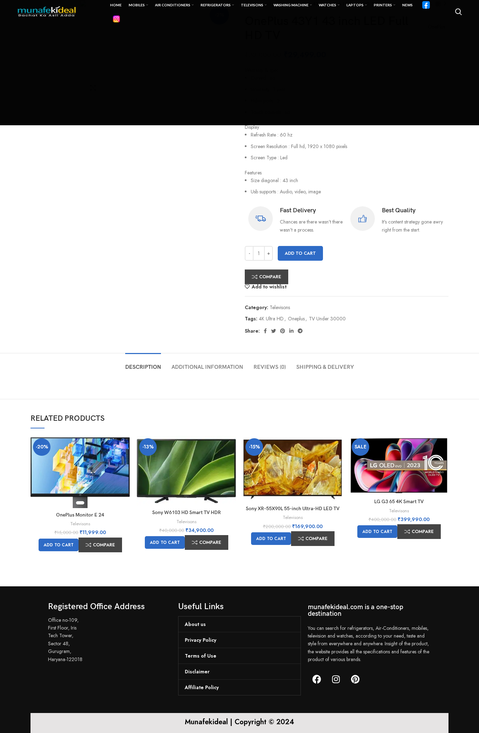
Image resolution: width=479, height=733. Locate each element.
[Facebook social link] (265, 330)
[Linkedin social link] (291, 330)
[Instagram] (336, 679)
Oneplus (296, 318)
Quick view (124, 447)
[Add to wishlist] (124, 463)
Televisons (280, 307)
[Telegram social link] (300, 330)
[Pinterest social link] (282, 330)
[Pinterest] (355, 679)
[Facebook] (316, 679)
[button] (59, 545)
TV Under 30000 (327, 318)
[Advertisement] (239, 76)
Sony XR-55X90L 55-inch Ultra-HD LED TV (292, 509)
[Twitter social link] (273, 330)
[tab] (143, 363)
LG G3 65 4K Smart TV (399, 502)
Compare (270, 276)
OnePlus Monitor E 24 (80, 515)
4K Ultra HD (271, 318)
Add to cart (300, 253)
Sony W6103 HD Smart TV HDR (186, 512)
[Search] (458, 12)
